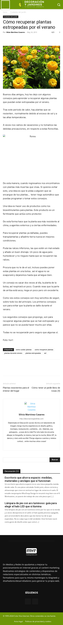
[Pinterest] (19, 39)
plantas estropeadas (33, 353)
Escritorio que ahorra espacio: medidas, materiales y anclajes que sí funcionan (28, 479)
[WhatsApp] (26, 39)
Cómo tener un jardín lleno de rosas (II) (46, 389)
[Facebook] (6, 39)
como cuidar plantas (24, 349)
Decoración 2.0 (12, 471)
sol (45, 353)
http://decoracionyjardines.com (31, 419)
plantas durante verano (13, 353)
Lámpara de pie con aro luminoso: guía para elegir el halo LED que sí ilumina (31, 505)
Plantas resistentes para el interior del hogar (16, 389)
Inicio (5, 12)
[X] (13, 39)
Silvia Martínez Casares (15, 32)
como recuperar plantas (44, 349)
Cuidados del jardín (18, 12)
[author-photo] (31, 409)
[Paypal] (25, 446)
